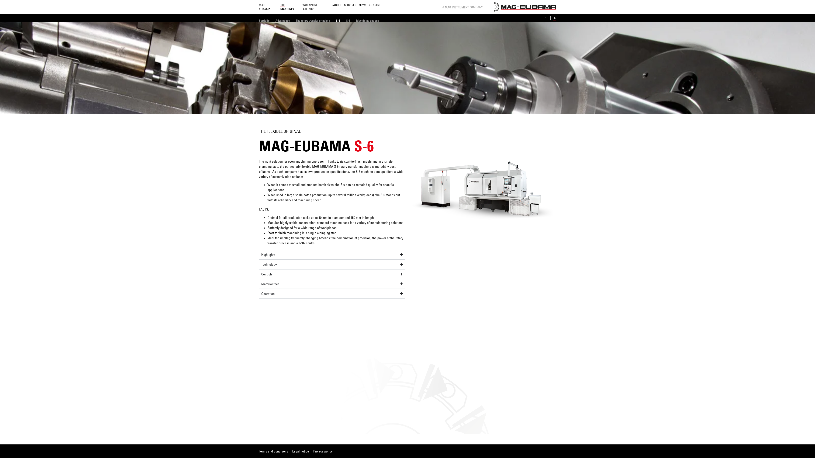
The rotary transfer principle (313, 20)
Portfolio (264, 20)
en (554, 18)
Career (336, 5)
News (363, 5)
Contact (375, 5)
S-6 (338, 20)
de (547, 18)
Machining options (367, 20)
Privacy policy (323, 451)
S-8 (348, 20)
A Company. (462, 7)
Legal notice (300, 451)
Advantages (282, 20)
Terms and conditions (273, 451)
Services (350, 5)
